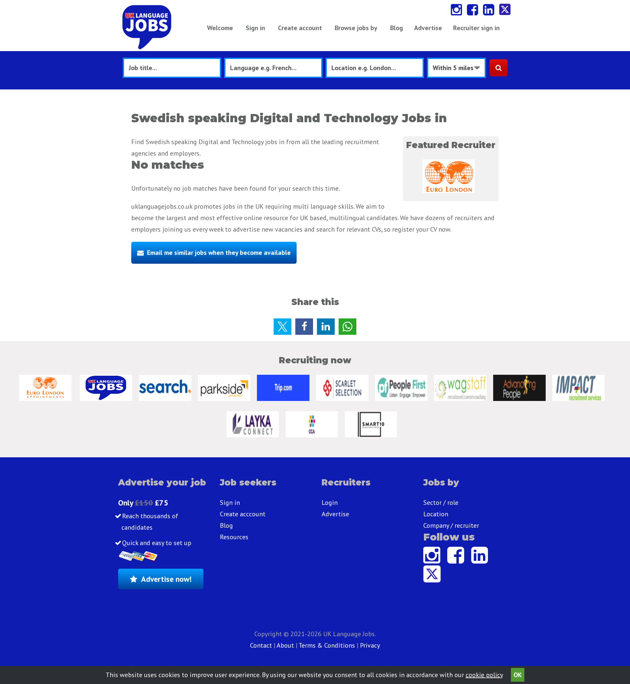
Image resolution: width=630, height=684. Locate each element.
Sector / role (440, 502)
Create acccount (242, 514)
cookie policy (484, 675)
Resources (234, 537)
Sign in (255, 28)
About (285, 645)
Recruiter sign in (476, 28)
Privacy (370, 645)
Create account (300, 28)
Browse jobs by (356, 28)
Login (330, 502)
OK (518, 675)
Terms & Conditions (327, 645)
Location (435, 514)
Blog (396, 28)
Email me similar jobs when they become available (219, 252)
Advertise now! (166, 579)
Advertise (428, 28)
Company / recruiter (451, 525)
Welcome (220, 28)
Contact (262, 645)
